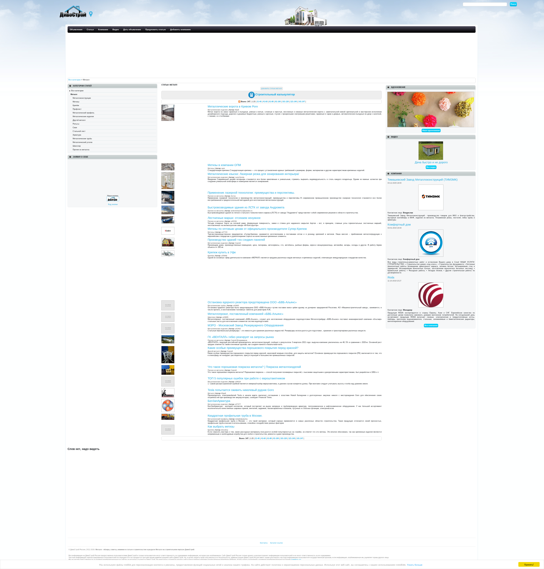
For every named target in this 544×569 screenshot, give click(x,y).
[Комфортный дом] (431, 230)
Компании (103, 29)
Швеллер (77, 146)
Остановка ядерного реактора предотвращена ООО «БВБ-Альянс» (252, 302)
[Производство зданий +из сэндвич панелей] (168, 239)
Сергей (238, 243)
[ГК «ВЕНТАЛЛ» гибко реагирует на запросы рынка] (168, 336)
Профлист (77, 109)
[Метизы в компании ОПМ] (168, 164)
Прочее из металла (81, 150)
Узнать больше (414, 564)
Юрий (223, 393)
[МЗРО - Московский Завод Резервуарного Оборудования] (168, 324)
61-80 (271, 102)
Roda (391, 277)
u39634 (238, 382)
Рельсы (76, 124)
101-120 (285, 102)
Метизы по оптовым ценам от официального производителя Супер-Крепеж (257, 228)
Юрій (237, 110)
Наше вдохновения (431, 130)
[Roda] (431, 283)
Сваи (75, 127)
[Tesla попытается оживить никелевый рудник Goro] (168, 389)
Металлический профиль (83, 113)
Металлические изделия (83, 116)
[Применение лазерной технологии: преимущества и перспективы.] (168, 192)
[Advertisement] (153, 55)
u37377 (238, 404)
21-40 (259, 102)
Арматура (77, 135)
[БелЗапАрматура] (168, 400)
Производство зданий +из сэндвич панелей (236, 239)
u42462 (238, 329)
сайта (185, 559)
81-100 (278, 102)
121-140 (293, 102)
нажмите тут (296, 559)
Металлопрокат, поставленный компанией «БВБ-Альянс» (245, 313)
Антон (233, 196)
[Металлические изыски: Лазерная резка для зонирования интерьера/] (168, 173)
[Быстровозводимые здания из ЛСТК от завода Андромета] (168, 207)
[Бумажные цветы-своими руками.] (430, 93)
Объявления (76, 29)
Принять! (529, 564)
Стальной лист (79, 131)
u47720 (224, 232)
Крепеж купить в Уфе (222, 252)
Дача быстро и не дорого (431, 162)
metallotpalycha (241, 419)
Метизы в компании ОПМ (224, 165)
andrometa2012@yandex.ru (241, 211)
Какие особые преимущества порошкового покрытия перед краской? (253, 347)
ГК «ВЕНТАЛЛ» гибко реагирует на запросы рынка (241, 337)
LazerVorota (239, 177)
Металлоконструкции (82, 98)
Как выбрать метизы (221, 426)
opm (223, 168)
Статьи (90, 29)
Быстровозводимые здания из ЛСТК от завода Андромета (246, 207)
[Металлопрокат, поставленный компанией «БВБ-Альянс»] (168, 313)
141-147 (301, 102)
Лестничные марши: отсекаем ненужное (234, 217)
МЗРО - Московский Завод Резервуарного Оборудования (245, 325)
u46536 (234, 221)
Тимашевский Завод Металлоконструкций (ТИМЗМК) (423, 179)
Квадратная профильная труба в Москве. (235, 415)
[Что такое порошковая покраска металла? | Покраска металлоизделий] (168, 366)
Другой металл (79, 120)
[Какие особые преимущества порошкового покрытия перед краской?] (168, 347)
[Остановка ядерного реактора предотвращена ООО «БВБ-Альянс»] (168, 301)
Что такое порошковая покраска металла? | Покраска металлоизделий (254, 366)
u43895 (236, 305)
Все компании (431, 325)
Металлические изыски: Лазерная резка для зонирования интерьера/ (253, 173)
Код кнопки (113, 204)
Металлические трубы (82, 139)
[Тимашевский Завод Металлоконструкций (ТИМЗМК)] (431, 186)
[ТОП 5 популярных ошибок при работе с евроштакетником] (168, 377)
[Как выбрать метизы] (168, 426)
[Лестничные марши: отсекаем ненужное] (168, 217)
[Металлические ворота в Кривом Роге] (168, 106)
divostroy (224, 430)
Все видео (431, 167)
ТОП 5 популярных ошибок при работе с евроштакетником (246, 378)
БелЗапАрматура (219, 400)
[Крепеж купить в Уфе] (168, 251)
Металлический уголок (82, 142)
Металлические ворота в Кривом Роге (233, 106)
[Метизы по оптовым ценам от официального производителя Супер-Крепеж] (168, 228)
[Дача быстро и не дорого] (431, 142)
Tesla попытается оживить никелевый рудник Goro (241, 390)
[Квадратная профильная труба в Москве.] (168, 415)
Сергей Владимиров (239, 340)
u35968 (224, 256)
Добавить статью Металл (271, 88)
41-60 (265, 102)
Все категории (77, 91)
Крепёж (76, 105)
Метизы (76, 102)
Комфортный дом (399, 224)
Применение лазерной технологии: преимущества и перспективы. (251, 192)
